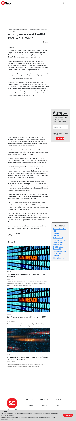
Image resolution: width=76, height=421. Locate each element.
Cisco (32, 95)
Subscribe (60, 138)
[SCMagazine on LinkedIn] (16, 409)
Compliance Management (19, 29)
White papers (58, 408)
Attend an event (43, 408)
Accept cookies (68, 415)
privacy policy (4, 419)
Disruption (56, 255)
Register (73, 3)
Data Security (32, 29)
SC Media (28, 402)
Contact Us (28, 408)
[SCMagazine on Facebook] (8, 409)
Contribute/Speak (43, 405)
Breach (10, 29)
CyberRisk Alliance (29, 405)
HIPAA (29, 141)
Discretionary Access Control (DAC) (59, 252)
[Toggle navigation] (59, 3)
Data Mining (56, 233)
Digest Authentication (59, 240)
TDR (13, 31)
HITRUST (17, 65)
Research (58, 405)
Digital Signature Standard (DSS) (58, 248)
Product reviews (59, 402)
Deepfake (56, 235)
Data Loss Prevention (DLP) (59, 230)
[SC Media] (6, 3)
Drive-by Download (58, 258)
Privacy (10, 31)
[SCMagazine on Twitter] (12, 409)
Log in (67, 3)
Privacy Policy (55, 134)
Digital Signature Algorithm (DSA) (58, 243)
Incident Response (41, 29)
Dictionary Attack (58, 238)
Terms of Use (63, 133)
